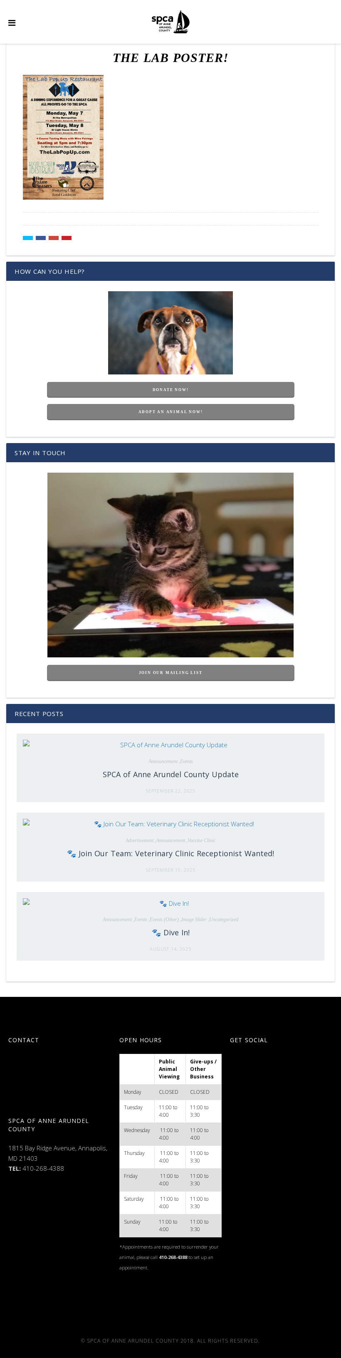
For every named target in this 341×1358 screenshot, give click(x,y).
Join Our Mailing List (171, 673)
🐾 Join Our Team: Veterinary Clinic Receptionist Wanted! (170, 853)
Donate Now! (171, 390)
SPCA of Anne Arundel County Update (171, 774)
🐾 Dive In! (171, 932)
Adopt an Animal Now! (170, 412)
